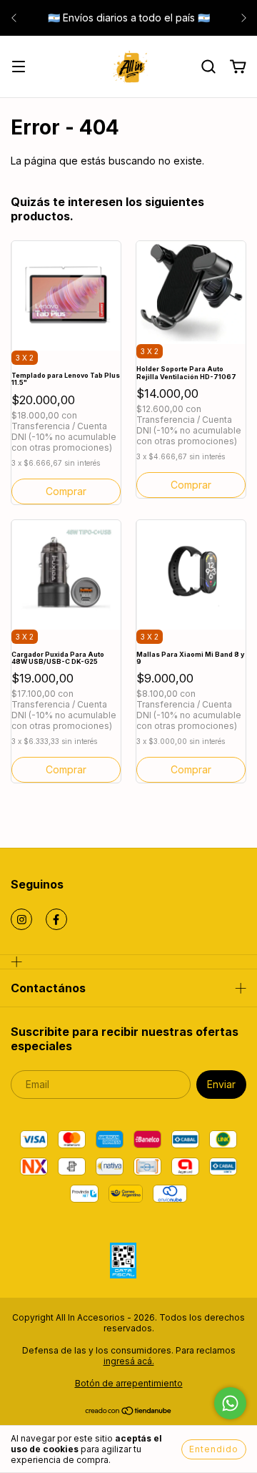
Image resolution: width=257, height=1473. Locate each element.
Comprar (191, 769)
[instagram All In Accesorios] (21, 919)
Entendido (213, 1449)
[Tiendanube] (128, 1412)
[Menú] (18, 68)
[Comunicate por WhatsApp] (230, 1403)
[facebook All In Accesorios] (56, 919)
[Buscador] (208, 67)
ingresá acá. (129, 1361)
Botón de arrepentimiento (129, 1383)
